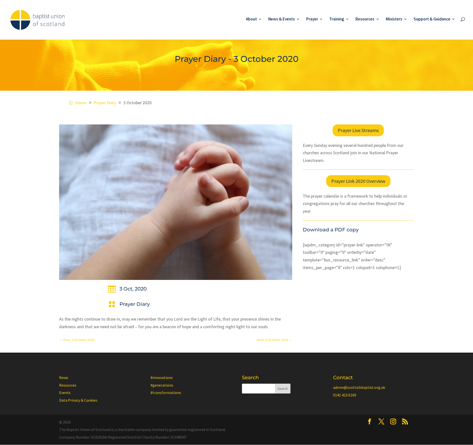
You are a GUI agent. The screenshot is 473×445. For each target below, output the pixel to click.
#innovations (162, 377)
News (63, 377)
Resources (364, 19)
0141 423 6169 (344, 395)
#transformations (166, 392)
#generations (162, 385)
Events (65, 392)
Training (336, 19)
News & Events (281, 19)
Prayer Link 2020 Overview (358, 181)
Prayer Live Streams (358, 130)
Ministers (394, 19)
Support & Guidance (432, 19)
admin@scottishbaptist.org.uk (359, 387)
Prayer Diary (134, 304)
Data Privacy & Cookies (78, 400)
